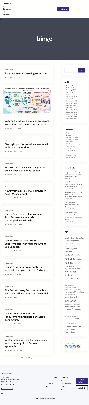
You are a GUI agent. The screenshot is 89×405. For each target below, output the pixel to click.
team (80, 326)
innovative (78, 263)
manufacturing (71, 297)
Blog (6, 117)
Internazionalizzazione (73, 278)
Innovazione (69, 266)
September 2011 (71, 119)
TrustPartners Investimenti (74, 153)
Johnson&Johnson (68, 280)
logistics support (68, 289)
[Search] (81, 70)
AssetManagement (71, 241)
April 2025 (69, 92)
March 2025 (70, 94)
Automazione (69, 246)
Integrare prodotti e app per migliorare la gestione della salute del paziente (27, 122)
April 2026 (69, 85)
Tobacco (69, 148)
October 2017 (70, 107)
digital (77, 255)
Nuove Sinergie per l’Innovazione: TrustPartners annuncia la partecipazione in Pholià (23, 217)
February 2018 (71, 105)
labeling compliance (69, 285)
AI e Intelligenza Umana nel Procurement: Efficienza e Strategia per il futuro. (25, 316)
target (74, 327)
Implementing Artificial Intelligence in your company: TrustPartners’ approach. (26, 343)
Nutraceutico (69, 307)
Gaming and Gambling (73, 137)
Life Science (70, 142)
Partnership (76, 309)
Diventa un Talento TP (81, 387)
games (79, 259)
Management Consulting (74, 292)
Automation (69, 243)
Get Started (63, 9)
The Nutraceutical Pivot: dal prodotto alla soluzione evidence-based (26, 169)
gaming (68, 262)
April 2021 (69, 99)
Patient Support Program (70, 314)
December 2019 (71, 103)
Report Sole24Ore (71, 323)
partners (67, 309)
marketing (70, 300)
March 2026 (70, 88)
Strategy (67, 327)
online (78, 307)
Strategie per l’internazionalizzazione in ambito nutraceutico (27, 146)
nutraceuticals (77, 304)
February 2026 (71, 90)
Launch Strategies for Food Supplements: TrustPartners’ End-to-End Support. (26, 243)
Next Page (30, 358)
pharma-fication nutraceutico (71, 316)
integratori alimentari (72, 269)
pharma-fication (80, 314)
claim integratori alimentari (70, 250)
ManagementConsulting (69, 294)
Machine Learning (77, 289)
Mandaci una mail (7, 389)
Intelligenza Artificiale (70, 273)
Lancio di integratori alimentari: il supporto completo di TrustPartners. (26, 268)
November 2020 (71, 101)
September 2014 (71, 116)
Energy (68, 135)
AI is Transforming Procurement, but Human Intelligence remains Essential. (26, 292)
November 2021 (71, 96)
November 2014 (71, 114)
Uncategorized (9, 69)
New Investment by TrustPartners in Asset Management (25, 192)
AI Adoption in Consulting (74, 238)
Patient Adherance (68, 311)
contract (69, 254)
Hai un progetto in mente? (81, 381)
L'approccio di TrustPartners (70, 283)
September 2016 (71, 112)
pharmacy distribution (69, 318)
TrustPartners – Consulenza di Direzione (7, 9)
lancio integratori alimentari (70, 287)
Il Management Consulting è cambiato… (27, 73)
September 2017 (71, 110)
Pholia (77, 318)
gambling (69, 258)
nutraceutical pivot (68, 304)
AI (65, 235)
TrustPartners (70, 150)
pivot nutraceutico (68, 321)
